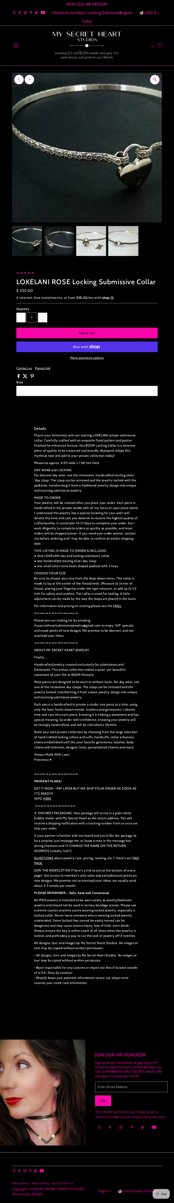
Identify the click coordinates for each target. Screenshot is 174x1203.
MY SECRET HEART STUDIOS (61, 1189)
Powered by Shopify (28, 1194)
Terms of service (63, 1183)
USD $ (151, 12)
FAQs (117, 606)
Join (103, 1100)
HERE (47, 799)
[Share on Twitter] (25, 377)
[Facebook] (20, 13)
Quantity (22, 309)
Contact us (24, 368)
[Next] (118, 13)
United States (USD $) (139, 1191)
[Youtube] (43, 13)
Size (19, 382)
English (125, 12)
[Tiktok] (36, 13)
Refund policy (21, 1183)
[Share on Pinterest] (32, 377)
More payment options (87, 358)
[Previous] (55, 13)
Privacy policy (41, 1183)
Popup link (43, 368)
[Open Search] (152, 46)
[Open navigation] (16, 45)
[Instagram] (25, 13)
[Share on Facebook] (19, 377)
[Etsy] (14, 13)
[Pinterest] (31, 13)
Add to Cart (87, 333)
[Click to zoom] (155, 79)
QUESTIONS (43, 858)
